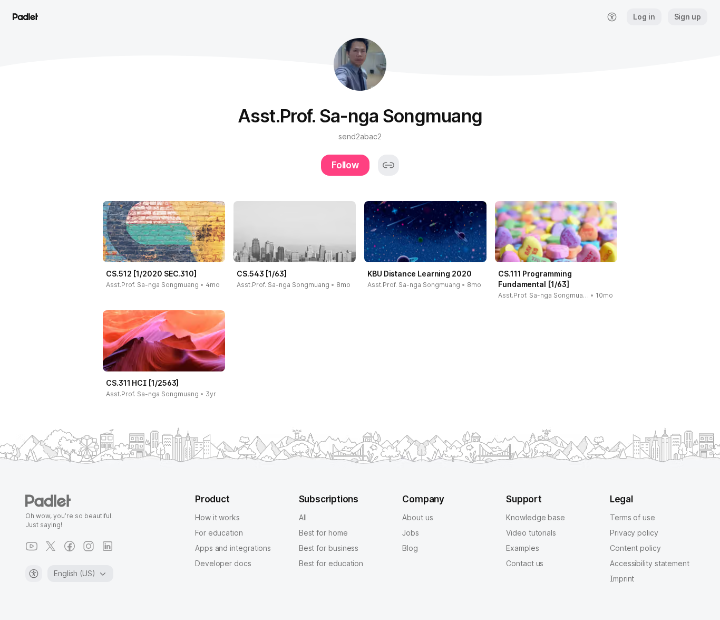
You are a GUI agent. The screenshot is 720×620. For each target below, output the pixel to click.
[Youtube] (31, 546)
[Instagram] (88, 546)
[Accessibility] (33, 573)
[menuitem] (612, 16)
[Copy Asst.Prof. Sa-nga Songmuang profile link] (388, 165)
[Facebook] (69, 546)
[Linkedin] (107, 546)
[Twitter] (50, 546)
